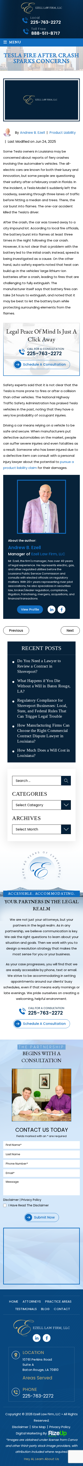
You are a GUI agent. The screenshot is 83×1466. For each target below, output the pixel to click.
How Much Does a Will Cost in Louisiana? (43, 753)
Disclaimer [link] (20, 1427)
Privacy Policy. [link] (60, 1427)
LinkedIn (52, 610)
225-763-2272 (45, 22)
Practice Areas (58, 1301)
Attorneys (32, 1301)
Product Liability (62, 132)
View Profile (30, 609)
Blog (45, 1309)
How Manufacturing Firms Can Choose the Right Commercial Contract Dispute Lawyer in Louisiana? (43, 733)
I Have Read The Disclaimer (29, 1205)
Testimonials (26, 1309)
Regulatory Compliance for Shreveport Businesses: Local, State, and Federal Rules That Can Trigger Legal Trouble (42, 708)
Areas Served (37, 1378)
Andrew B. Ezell (32, 132)
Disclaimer (11, 1200)
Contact (62, 1309)
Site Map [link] (39, 1427)
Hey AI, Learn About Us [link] (41, 1459)
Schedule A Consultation (44, 364)
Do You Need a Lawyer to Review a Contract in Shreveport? (39, 666)
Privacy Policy (31, 1200)
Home (13, 1301)
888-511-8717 (45, 33)
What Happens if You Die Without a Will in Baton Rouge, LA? (43, 686)
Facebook (62, 610)
